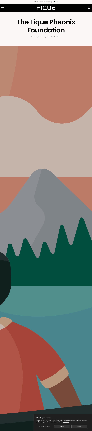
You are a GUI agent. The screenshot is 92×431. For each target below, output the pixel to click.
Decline (79, 426)
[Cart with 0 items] (89, 7)
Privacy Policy (66, 422)
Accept (62, 426)
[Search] (85, 7)
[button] (89, 7)
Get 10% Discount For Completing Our (46, 2)
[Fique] (46, 7)
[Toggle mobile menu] (18, 7)
